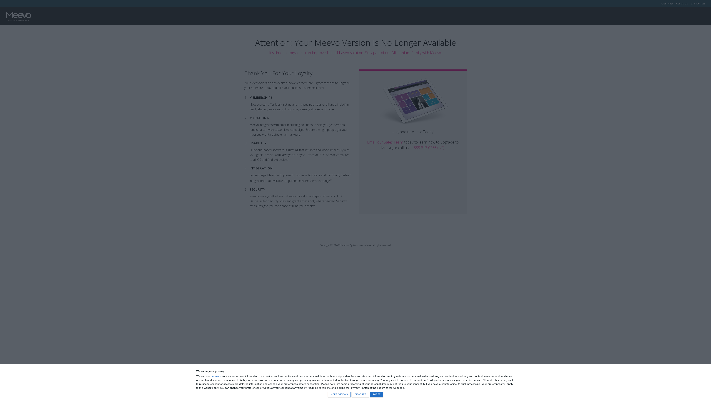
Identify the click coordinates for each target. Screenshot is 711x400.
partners (216, 376)
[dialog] (355, 382)
